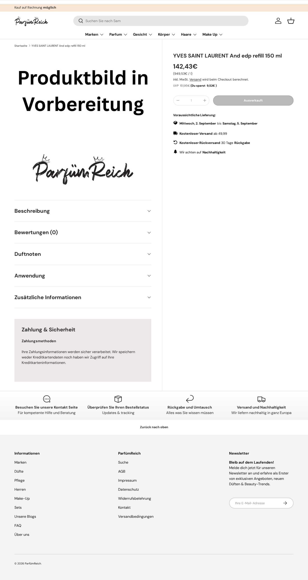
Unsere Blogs (25, 516)
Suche (123, 462)
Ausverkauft (253, 100)
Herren (20, 489)
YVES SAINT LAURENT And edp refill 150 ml (58, 46)
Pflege (19, 480)
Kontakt (124, 507)
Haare (186, 34)
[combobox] (160, 21)
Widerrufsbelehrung (134, 498)
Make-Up (22, 498)
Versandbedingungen (136, 516)
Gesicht (140, 34)
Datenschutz (128, 489)
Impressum (127, 480)
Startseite (20, 46)
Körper (164, 34)
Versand (195, 79)
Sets (18, 507)
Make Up (209, 34)
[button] (291, 21)
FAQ (17, 525)
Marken (91, 34)
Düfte (18, 471)
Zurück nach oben (154, 427)
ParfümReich (33, 563)
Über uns (21, 534)
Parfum (115, 34)
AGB (121, 471)
